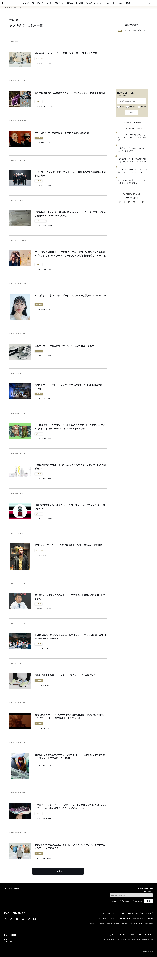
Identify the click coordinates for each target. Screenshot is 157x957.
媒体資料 (109, 923)
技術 (21, 7)
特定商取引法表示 (147, 939)
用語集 (128, 3)
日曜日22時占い (127, 913)
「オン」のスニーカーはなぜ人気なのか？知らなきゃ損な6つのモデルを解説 (132, 137)
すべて (120, 30)
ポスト (108, 3)
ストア (49, 3)
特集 (33, 3)
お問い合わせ (149, 923)
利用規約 (124, 923)
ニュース (26, 3)
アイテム (122, 935)
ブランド (113, 935)
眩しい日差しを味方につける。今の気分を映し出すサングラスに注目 (132, 181)
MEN (122, 107)
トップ (4, 7)
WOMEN (132, 107)
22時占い (70, 3)
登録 (131, 112)
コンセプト (148, 935)
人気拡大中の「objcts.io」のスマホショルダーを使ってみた (132, 149)
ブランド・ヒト (59, 3)
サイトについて (91, 923)
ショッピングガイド (108, 939)
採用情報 (101, 923)
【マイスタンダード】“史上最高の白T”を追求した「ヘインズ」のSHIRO (132, 160)
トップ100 (79, 3)
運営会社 (116, 923)
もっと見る (58, 871)
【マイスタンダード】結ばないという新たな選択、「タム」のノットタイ (132, 171)
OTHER (143, 107)
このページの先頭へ (14, 889)
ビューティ (41, 3)
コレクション (98, 3)
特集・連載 (12, 7)
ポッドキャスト (118, 3)
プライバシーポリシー (136, 923)
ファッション (130, 128)
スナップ (89, 3)
